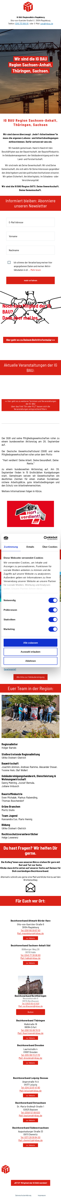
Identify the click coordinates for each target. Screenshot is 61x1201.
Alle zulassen (30, 642)
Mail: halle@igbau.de (30, 958)
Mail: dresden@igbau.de (30, 1057)
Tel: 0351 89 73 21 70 (30, 1054)
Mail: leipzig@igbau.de (31, 1090)
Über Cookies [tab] (49, 546)
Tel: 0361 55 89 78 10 (30, 1030)
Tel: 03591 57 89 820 (30, 1112)
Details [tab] (30, 546)
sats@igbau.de (46, 23)
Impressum (42, 1195)
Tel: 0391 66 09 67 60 (30, 930)
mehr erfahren (30, 280)
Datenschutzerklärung (23, 1195)
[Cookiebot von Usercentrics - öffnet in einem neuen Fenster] (43, 538)
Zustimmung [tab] (11, 546)
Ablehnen (30, 660)
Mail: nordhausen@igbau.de (30, 1006)
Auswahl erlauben (30, 651)
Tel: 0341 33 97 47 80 (30, 1087)
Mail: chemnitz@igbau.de (30, 1140)
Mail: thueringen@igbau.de (30, 1033)
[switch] (52, 609)
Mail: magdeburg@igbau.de (30, 933)
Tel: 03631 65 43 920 (30, 1003)
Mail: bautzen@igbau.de (30, 1115)
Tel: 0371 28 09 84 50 (30, 1137)
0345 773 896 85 (22, 23)
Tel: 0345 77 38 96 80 (31, 955)
